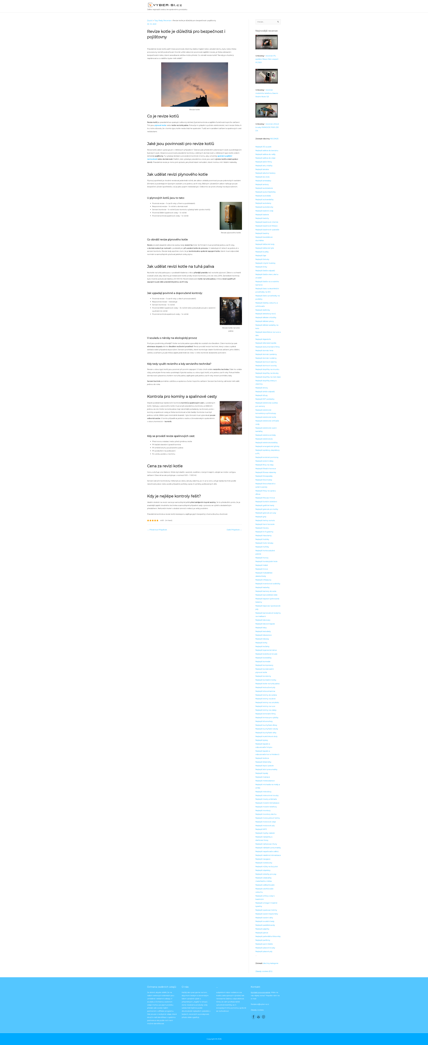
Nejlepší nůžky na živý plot (266, 866)
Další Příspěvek (234, 530)
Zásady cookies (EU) (263, 971)
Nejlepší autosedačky (264, 199)
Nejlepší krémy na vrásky (265, 710)
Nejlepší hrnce (261, 569)
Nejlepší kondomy (263, 676)
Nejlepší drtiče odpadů (265, 391)
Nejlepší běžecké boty (264, 244)
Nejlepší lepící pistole (264, 766)
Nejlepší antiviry (262, 184)
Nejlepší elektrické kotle (265, 417)
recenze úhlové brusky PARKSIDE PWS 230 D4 (267, 127)
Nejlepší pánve (261, 933)
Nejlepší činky (261, 267)
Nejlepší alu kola (262, 177)
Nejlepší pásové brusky (265, 948)
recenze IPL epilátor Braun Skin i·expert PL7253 (266, 59)
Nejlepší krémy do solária (266, 695)
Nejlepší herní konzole (265, 524)
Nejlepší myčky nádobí (265, 833)
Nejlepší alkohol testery (265, 173)
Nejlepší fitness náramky (265, 472)
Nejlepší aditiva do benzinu (266, 150)
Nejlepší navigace (262, 859)
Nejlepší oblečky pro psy (265, 874)
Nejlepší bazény (262, 233)
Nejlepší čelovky (262, 259)
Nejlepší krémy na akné (265, 699)
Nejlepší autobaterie (264, 188)
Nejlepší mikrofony (263, 792)
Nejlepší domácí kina (264, 350)
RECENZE (274, 139)
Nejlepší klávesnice (263, 635)
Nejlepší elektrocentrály (265, 435)
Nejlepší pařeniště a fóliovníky (268, 936)
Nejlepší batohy (262, 218)
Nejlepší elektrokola (264, 439)
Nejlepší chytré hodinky (265, 263)
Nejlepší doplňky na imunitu (267, 369)
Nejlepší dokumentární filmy (267, 347)
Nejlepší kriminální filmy (265, 714)
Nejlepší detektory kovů (265, 314)
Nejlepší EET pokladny (264, 399)
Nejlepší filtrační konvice (265, 468)
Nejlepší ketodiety (263, 631)
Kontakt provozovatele (260, 992)
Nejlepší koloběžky (263, 658)
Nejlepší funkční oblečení (266, 502)
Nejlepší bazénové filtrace (266, 226)
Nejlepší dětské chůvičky (265, 317)
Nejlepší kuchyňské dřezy (266, 725)
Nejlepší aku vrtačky (263, 165)
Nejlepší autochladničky (265, 192)
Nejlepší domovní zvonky (266, 365)
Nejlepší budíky (262, 252)
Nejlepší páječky (262, 929)
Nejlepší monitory (263, 810)
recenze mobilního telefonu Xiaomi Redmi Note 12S (266, 93)
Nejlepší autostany (263, 203)
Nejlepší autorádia (263, 196)
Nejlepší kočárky (262, 646)
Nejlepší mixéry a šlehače (266, 799)
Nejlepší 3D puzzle (263, 147)
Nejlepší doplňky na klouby (267, 373)
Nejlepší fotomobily (263, 480)
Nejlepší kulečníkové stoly (266, 736)
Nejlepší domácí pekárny (266, 354)
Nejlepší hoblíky (262, 539)
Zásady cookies (257, 1010)
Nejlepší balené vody (264, 211)
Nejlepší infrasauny (263, 580)
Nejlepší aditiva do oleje (265, 158)
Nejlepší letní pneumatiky (266, 769)
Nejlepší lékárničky (263, 762)
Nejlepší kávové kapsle (265, 624)
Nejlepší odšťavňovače (265, 885)
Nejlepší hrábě (261, 565)
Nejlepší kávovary (262, 620)
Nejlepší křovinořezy (264, 721)
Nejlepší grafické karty (264, 505)
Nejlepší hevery (262, 528)
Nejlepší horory (261, 558)
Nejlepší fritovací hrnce (265, 498)
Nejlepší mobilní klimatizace (267, 803)
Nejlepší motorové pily (265, 825)
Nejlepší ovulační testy (264, 921)
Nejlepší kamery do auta (265, 591)
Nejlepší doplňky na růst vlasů (268, 377)
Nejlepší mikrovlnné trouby (267, 795)
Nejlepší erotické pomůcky (266, 457)
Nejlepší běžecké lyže (264, 248)
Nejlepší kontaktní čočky (265, 680)
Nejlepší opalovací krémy (266, 910)
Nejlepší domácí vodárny (266, 358)
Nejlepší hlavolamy (263, 535)
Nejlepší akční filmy (263, 162)
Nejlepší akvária (262, 169)
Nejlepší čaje (260, 255)
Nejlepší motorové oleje (265, 822)
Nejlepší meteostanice (265, 781)
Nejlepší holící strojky (264, 543)
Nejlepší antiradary (263, 181)
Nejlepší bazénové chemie (266, 222)
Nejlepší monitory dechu (265, 814)
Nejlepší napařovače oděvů (267, 851)
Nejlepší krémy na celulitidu (267, 702)
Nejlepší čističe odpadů (265, 271)
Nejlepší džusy (261, 395)
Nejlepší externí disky (264, 461)
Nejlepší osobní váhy (264, 918)
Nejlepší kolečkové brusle (266, 654)
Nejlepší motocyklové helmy (267, 818)
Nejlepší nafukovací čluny (266, 844)
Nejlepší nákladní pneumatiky (268, 848)
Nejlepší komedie (262, 661)
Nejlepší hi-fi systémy (264, 532)
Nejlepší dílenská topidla (265, 343)
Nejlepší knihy (261, 643)
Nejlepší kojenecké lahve (266, 650)
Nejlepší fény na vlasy (264, 465)
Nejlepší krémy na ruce (265, 706)
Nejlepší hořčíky (262, 547)
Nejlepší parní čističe (264, 944)
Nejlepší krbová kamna (265, 691)
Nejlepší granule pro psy (265, 513)
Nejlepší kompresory (264, 665)
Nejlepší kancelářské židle (266, 595)
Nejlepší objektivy (262, 870)
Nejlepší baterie (262, 214)
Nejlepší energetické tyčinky (267, 446)
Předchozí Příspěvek (157, 530)
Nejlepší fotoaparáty (264, 476)
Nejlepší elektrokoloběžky (266, 442)
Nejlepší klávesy (262, 639)
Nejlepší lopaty (261, 773)
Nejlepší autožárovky (264, 207)
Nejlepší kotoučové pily (265, 687)
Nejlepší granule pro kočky (266, 509)
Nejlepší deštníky (262, 310)
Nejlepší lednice (262, 758)
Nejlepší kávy (261, 628)
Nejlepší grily (260, 517)
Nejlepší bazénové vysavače (267, 230)
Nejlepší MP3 (261, 829)
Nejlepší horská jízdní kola (266, 561)
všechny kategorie (270, 963)
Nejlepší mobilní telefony (266, 807)
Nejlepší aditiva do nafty (265, 154)
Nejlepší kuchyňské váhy (265, 733)
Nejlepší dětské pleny (264, 321)
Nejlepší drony (261, 388)
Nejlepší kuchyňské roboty (266, 729)
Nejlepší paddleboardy (265, 925)
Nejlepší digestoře (263, 339)
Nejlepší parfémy (262, 940)
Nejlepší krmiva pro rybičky (266, 717)
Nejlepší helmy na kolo (265, 520)
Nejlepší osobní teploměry (266, 914)
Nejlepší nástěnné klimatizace (268, 855)
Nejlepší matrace (262, 777)
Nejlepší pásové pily (263, 951)
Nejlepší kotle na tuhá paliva (267, 684)
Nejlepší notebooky (263, 863)
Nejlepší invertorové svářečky (267, 584)
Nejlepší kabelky (262, 587)
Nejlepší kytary (261, 740)
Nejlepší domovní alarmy (266, 362)
